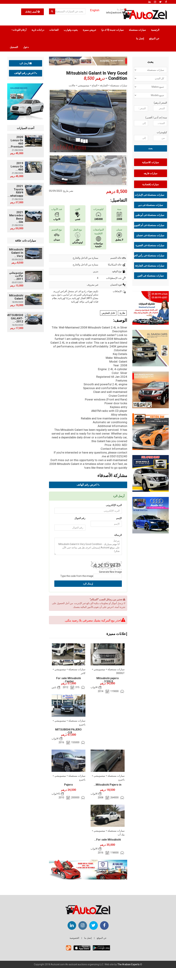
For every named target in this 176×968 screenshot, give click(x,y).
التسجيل (14, 47)
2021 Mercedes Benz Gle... (16, 217)
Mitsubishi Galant (16, 297)
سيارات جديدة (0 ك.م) (112, 29)
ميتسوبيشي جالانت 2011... (16, 276)
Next (132, 120)
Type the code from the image (76, 576)
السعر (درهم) (160, 102)
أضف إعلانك (31, 11)
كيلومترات (162, 132)
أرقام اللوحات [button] (19, 29)
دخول (26, 47)
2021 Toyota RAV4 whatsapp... (15, 190)
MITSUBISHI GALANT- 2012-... (15, 318)
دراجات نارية (38, 29)
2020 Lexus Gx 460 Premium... (15, 141)
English (94, 10)
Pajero (68, 784)
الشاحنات (54, 29)
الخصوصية (74, 938)
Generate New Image (110, 571)
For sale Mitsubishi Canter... (68, 680)
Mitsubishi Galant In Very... (16, 253)
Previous (43, 120)
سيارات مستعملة (137, 29)
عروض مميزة (89, 29)
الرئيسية (155, 29)
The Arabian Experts (128, 964)
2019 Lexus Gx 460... (17, 166)
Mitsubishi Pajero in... (107, 784)
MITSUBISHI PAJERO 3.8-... (68, 731)
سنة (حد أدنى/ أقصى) (156, 117)
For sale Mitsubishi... (107, 839)
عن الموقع (154, 38)
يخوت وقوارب (71, 29)
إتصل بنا (140, 38)
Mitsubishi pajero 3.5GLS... (107, 680)
